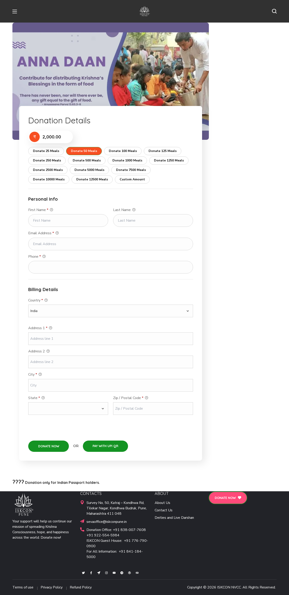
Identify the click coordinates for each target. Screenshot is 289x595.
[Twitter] (83, 573)
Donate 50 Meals (84, 151)
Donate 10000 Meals (49, 179)
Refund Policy (81, 587)
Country (35, 300)
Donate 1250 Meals (169, 160)
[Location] (99, 573)
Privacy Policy (52, 587)
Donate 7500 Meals (131, 170)
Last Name (122, 209)
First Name (38, 209)
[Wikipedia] (129, 573)
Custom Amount (132, 179)
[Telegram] (122, 573)
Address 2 (37, 351)
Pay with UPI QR (105, 446)
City (32, 374)
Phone (34, 256)
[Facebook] (91, 573)
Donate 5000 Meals (89, 170)
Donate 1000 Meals (127, 160)
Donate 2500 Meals (48, 170)
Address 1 (37, 328)
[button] (274, 11)
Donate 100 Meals (123, 151)
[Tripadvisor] (137, 573)
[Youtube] (114, 573)
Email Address (41, 233)
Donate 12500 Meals (92, 179)
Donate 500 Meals (87, 160)
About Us (162, 502)
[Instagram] (106, 573)
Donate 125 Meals (163, 151)
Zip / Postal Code (128, 397)
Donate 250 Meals (47, 160)
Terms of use (22, 587)
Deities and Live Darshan (174, 517)
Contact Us (163, 510)
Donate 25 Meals (46, 151)
